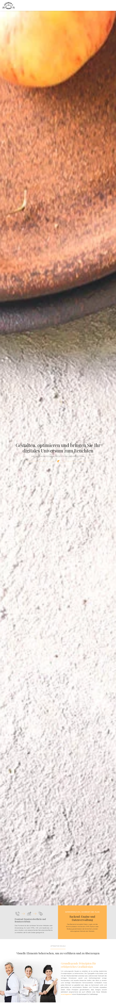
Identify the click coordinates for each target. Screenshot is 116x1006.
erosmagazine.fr (66, 994)
